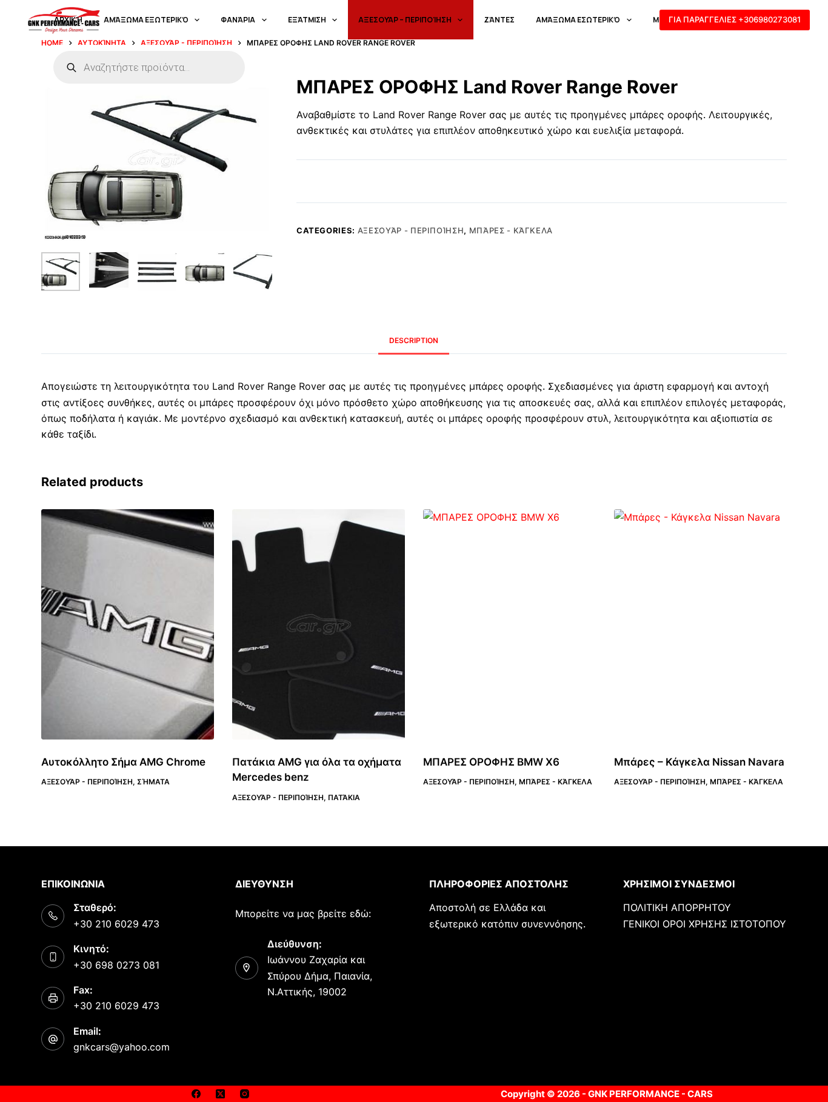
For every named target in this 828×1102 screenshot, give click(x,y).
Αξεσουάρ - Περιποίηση (411, 230)
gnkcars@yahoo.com (121, 1047)
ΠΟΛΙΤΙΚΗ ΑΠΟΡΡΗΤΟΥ (677, 907)
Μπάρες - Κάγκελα (511, 230)
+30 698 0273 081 (116, 965)
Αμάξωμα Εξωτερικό (146, 20)
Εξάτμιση (307, 20)
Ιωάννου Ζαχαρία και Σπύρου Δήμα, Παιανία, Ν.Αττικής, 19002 (319, 975)
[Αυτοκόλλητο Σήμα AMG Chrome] (127, 624)
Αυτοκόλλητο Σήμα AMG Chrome (123, 762)
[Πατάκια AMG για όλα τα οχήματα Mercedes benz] (318, 624)
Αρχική (68, 20)
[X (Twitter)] (220, 1093)
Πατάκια (344, 797)
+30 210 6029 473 (116, 924)
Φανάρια (238, 20)
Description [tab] (413, 340)
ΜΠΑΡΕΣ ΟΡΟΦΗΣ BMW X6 (491, 762)
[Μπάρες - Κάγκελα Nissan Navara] (700, 624)
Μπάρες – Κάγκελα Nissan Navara (699, 762)
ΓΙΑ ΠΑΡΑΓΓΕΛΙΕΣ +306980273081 (735, 19)
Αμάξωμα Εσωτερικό (578, 20)
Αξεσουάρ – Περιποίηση (405, 20)
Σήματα (153, 781)
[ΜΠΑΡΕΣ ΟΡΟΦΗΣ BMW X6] (509, 624)
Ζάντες (499, 20)
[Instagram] (244, 1093)
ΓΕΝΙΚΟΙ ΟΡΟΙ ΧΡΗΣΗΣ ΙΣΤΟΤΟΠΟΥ (704, 924)
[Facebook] (196, 1093)
